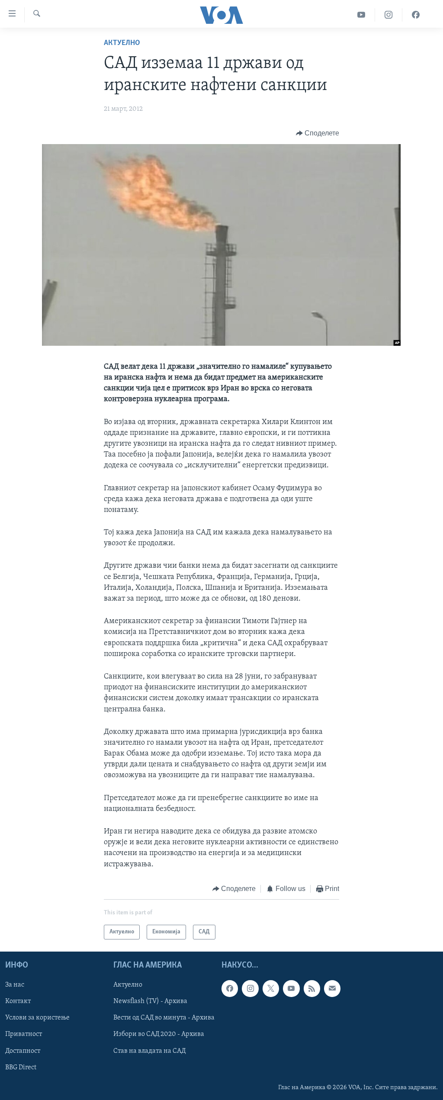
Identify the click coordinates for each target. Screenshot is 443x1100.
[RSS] (312, 989)
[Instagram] (388, 15)
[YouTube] (361, 15)
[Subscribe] (332, 989)
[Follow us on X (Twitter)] (271, 989)
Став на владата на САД (149, 1051)
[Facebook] (415, 15)
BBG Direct (20, 1067)
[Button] (318, 133)
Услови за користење (37, 1018)
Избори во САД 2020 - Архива (158, 1034)
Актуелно (122, 43)
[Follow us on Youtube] (291, 989)
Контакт (18, 1001)
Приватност (23, 1034)
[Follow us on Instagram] (250, 989)
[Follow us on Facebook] (230, 989)
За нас (14, 985)
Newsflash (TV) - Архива (150, 1001)
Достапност (22, 1051)
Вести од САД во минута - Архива (164, 1018)
